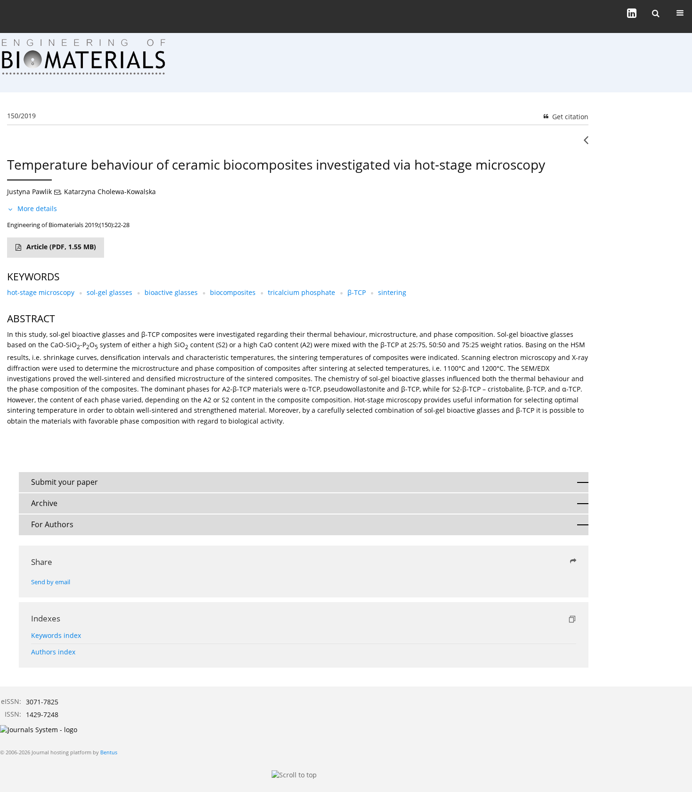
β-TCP (356, 292)
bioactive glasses (171, 292)
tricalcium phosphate (301, 292)
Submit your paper (64, 482)
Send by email (50, 582)
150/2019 (21, 115)
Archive (44, 503)
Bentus (108, 752)
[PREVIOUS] (586, 143)
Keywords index (56, 635)
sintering (392, 292)
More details (37, 208)
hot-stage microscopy (40, 292)
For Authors (52, 524)
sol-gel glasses (109, 292)
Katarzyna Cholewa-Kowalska (110, 191)
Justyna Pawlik (29, 191)
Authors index (53, 651)
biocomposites (233, 292)
